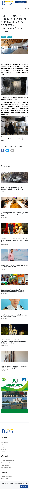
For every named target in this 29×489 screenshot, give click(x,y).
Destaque (9, 36)
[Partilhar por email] (12, 150)
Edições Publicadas (6, 479)
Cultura (3, 444)
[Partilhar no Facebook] (2, 150)
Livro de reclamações (7, 476)
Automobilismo (5, 442)
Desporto (4, 36)
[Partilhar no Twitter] (7, 150)
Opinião (3, 451)
